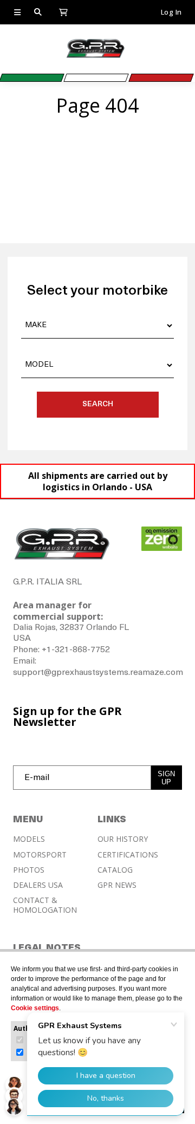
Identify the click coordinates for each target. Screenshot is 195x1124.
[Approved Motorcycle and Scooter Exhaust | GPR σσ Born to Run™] (95, 57)
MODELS (29, 839)
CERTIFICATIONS (128, 855)
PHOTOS (28, 870)
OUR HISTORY (123, 839)
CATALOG (115, 870)
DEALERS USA (38, 885)
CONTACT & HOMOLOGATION (45, 905)
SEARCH (97, 404)
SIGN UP (166, 778)
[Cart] (63, 11)
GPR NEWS (117, 885)
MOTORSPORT (40, 855)
